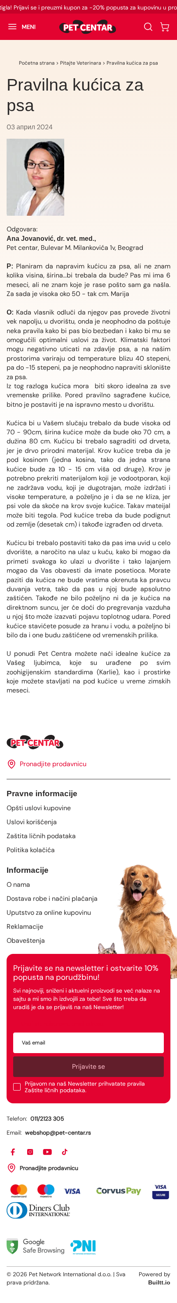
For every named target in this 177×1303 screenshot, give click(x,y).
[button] (17, 26)
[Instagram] (30, 1152)
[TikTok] (65, 1152)
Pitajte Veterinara (80, 63)
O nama (18, 884)
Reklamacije (25, 926)
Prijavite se (88, 1066)
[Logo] (87, 26)
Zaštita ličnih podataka (41, 836)
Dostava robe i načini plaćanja (52, 898)
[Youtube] (47, 1152)
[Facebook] (13, 1152)
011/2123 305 (47, 1118)
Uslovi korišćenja (32, 822)
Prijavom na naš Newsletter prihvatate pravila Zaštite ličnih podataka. (85, 1086)
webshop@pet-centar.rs (58, 1132)
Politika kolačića (31, 850)
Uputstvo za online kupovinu (49, 912)
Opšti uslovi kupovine (39, 808)
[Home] (88, 742)
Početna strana (37, 63)
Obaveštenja (26, 940)
